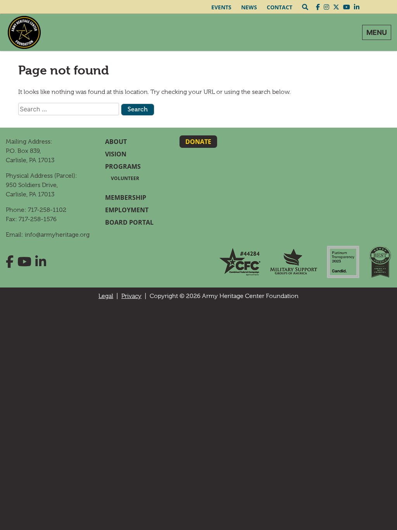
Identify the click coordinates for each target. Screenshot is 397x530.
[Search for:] (68, 109)
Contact (279, 7)
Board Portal (129, 222)
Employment (126, 210)
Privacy (131, 296)
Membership (125, 197)
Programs (123, 166)
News (249, 7)
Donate (198, 141)
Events (221, 7)
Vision (115, 154)
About (116, 141)
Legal (105, 296)
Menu (376, 32)
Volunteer (125, 178)
